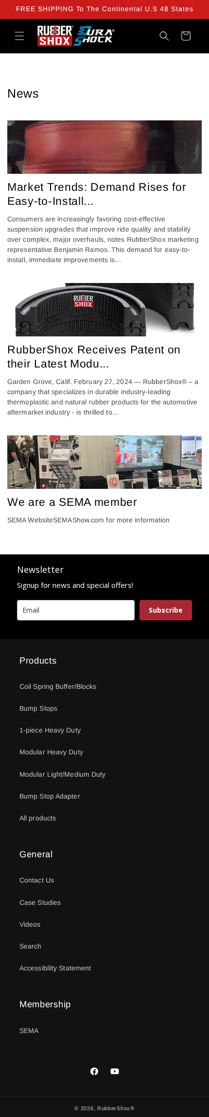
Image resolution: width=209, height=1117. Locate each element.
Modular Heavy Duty (51, 752)
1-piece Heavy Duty (50, 730)
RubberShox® (116, 1108)
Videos (30, 924)
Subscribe (166, 610)
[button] (19, 36)
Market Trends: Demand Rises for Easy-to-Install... (96, 194)
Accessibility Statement (55, 968)
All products (37, 818)
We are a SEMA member (72, 502)
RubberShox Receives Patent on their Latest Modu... (94, 356)
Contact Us (36, 880)
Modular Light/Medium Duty (62, 774)
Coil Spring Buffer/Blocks (58, 686)
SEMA (28, 1030)
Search (30, 946)
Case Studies (40, 902)
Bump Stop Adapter (49, 796)
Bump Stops (38, 708)
